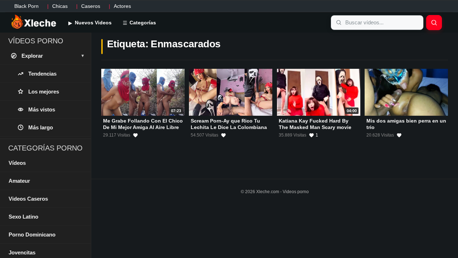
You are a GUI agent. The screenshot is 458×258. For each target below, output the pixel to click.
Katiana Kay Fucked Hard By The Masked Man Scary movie (315, 124)
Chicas (60, 6)
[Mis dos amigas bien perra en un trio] (406, 92)
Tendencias (42, 74)
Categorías (142, 22)
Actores (122, 6)
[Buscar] (434, 22)
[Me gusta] (135, 135)
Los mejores (43, 92)
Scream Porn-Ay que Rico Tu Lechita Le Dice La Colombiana (229, 124)
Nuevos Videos (92, 22)
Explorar (52, 56)
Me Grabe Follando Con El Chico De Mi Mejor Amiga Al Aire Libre (143, 124)
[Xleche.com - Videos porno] (34, 22)
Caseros (90, 6)
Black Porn (26, 6)
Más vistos (41, 109)
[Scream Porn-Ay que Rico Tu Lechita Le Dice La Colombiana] (230, 92)
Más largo (40, 127)
